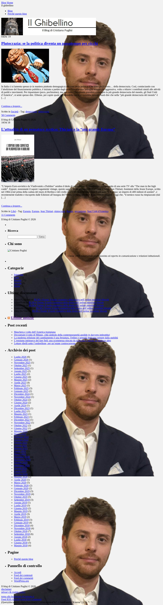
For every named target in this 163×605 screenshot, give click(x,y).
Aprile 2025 (20, 382)
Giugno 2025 (20, 377)
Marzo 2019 (20, 517)
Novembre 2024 (22, 397)
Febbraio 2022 (21, 437)
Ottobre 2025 (20, 365)
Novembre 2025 (22, 362)
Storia (17, 286)
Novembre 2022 (22, 422)
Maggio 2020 (21, 477)
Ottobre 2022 (20, 425)
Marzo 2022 (20, 434)
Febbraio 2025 (21, 388)
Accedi (17, 572)
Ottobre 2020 (20, 462)
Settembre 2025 (22, 368)
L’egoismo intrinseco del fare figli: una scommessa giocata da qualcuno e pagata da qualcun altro (62, 340)
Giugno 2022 (20, 428)
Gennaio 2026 (21, 359)
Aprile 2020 (20, 479)
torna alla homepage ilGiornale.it (17, 596)
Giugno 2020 (20, 474)
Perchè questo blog (17, 13)
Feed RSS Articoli (10, 599)
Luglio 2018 (20, 539)
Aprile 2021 (20, 451)
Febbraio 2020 (21, 485)
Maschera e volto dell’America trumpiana (35, 332)
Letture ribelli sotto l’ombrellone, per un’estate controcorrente (44, 343)
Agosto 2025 (20, 371)
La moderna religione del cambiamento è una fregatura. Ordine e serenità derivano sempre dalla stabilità (66, 337)
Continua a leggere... (11, 106)
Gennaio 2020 (21, 488)
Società (14, 111)
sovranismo (80, 211)
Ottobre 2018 (20, 531)
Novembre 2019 (22, 494)
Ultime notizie (22, 318)
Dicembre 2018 (22, 525)
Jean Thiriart (46, 211)
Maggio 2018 (21, 545)
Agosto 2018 (20, 537)
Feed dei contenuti (23, 575)
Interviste (18, 274)
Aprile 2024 (20, 405)
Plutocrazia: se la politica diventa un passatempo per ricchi (49, 43)
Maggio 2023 (21, 414)
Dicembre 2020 (22, 457)
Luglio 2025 (20, 374)
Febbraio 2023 (21, 417)
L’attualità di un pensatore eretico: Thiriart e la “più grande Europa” (58, 129)
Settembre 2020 (22, 465)
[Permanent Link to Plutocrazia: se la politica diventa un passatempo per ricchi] (25, 81)
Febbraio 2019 (21, 519)
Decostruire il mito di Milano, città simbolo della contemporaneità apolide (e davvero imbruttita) (62, 334)
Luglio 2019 (20, 505)
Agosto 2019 (20, 502)
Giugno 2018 (20, 542)
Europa (35, 211)
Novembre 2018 (22, 528)
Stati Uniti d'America (97, 211)
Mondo (17, 280)
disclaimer (6, 589)
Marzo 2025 (20, 385)
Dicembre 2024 (22, 394)
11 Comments (8, 215)
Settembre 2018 (22, 534)
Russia (70, 211)
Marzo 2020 (20, 482)
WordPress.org (21, 581)
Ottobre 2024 (20, 399)
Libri (13, 211)
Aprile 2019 (20, 514)
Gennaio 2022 (21, 439)
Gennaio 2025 (21, 391)
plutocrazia (43, 111)
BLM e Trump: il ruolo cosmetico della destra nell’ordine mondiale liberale (71, 299)
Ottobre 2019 (20, 497)
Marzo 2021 (20, 454)
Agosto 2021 (20, 445)
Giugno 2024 (20, 402)
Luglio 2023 (20, 411)
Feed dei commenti (23, 578)
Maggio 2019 (21, 511)
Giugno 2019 (20, 508)
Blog (10, 11)
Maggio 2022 (21, 431)
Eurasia (27, 211)
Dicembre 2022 (22, 419)
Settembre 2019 (22, 499)
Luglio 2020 (20, 471)
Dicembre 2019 (22, 491)
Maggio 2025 (21, 379)
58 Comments (8, 115)
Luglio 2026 (20, 357)
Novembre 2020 (22, 459)
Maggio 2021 (21, 448)
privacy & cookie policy (13, 592)
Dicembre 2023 (22, 408)
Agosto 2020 (20, 468)
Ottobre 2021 (20, 442)
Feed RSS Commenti (31, 599)
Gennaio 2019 (21, 522)
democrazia (31, 111)
